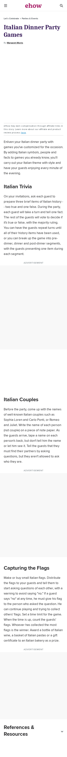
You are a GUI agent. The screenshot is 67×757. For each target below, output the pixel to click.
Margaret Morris (15, 42)
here (23, 132)
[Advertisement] (33, 83)
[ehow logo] (33, 5)
